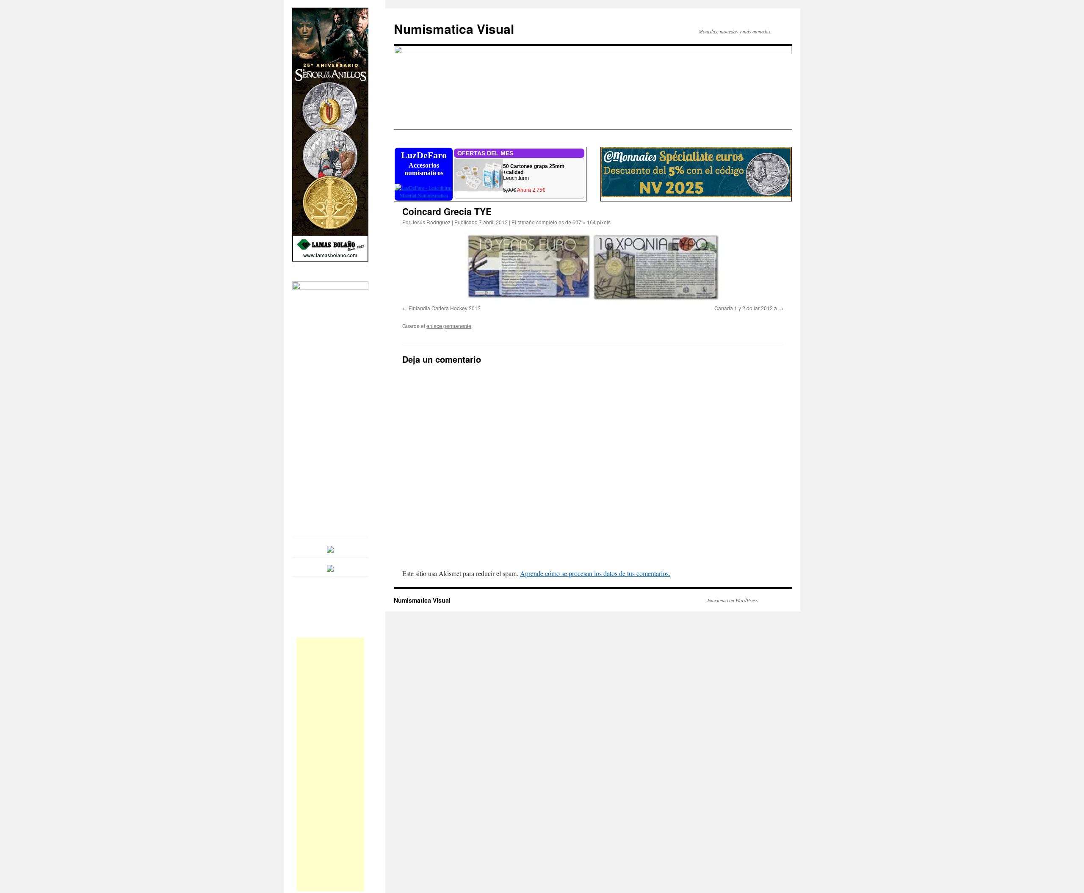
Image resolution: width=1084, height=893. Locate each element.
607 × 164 (584, 222)
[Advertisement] (330, 764)
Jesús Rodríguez (431, 222)
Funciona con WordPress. (733, 600)
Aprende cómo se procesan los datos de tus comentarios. (595, 573)
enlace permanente (448, 325)
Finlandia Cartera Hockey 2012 (445, 307)
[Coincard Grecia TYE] (592, 267)
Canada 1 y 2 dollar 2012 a (745, 307)
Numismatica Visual (454, 28)
